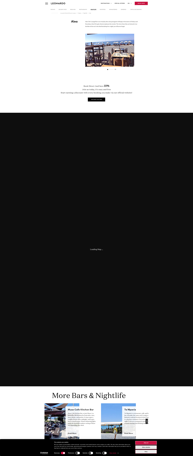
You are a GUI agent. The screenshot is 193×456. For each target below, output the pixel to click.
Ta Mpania (130, 410)
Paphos (53, 9)
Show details (112, 453)
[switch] (78, 453)
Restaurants (83, 9)
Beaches (72, 9)
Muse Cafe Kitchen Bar (81, 410)
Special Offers (120, 3)
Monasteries (113, 9)
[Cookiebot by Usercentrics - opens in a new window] (44, 453)
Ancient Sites (63, 9)
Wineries (123, 9)
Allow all (146, 442)
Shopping (102, 9)
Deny (146, 451)
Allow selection (146, 447)
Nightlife (93, 9)
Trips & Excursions (136, 9)
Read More (72, 433)
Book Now (141, 3)
